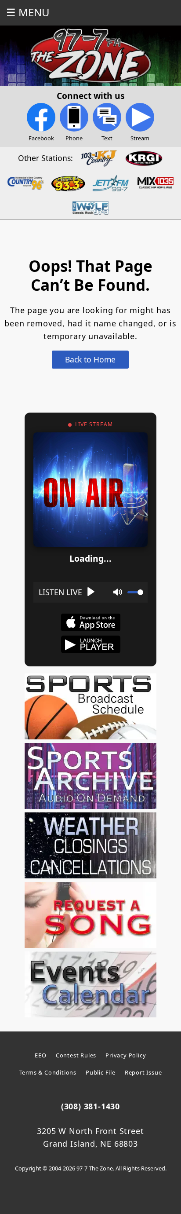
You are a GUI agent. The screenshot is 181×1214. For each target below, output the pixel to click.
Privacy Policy (125, 1055)
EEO (40, 1055)
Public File (101, 1072)
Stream (139, 138)
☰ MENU (28, 12)
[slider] (135, 592)
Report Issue (143, 1072)
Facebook (41, 138)
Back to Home (90, 359)
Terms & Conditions (47, 1072)
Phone (74, 138)
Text (106, 138)
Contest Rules (76, 1055)
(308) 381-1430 (90, 1106)
